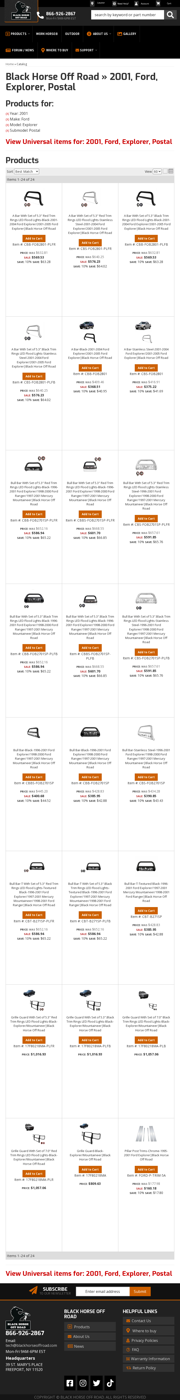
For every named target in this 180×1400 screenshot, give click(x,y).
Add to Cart (34, 238)
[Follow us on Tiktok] (110, 1383)
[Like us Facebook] (69, 1383)
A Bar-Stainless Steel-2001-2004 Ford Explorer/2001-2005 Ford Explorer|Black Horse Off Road (146, 353)
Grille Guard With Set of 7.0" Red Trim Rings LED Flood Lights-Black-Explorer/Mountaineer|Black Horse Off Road (33, 1157)
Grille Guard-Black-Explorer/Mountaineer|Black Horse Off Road (90, 1155)
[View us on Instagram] (83, 1383)
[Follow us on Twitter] (96, 1383)
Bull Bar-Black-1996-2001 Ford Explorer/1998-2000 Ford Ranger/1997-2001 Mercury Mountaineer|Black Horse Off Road (34, 758)
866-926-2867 (25, 1333)
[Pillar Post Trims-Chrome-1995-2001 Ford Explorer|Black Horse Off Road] (146, 1133)
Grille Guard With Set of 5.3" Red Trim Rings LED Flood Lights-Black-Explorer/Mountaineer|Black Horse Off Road (33, 1023)
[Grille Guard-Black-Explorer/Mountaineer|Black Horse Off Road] (90, 1133)
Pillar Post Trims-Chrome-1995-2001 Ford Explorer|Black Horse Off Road (146, 1155)
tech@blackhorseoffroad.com (31, 1345)
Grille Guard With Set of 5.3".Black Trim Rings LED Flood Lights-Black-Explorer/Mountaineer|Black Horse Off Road (90, 1023)
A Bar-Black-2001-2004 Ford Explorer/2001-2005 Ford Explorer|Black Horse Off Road (90, 353)
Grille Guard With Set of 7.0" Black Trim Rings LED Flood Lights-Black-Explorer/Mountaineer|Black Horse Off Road (146, 1023)
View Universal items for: (89, 1273)
